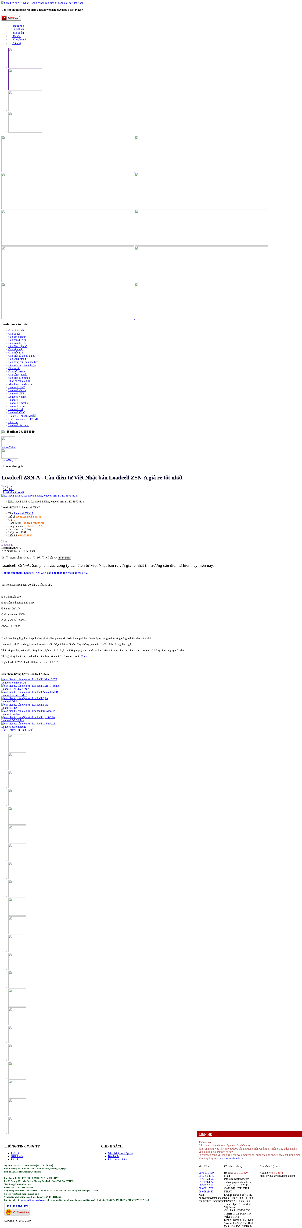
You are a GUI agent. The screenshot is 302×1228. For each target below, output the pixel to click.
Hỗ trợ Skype (8, 460)
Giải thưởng (17, 1156)
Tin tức (16, 36)
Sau (24, 729)
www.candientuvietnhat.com (33, 1200)
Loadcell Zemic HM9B (14, 695)
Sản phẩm (18, 32)
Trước (11, 729)
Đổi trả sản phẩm (117, 1159)
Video (4, 541)
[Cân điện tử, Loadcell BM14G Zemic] (30, 685)
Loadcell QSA (9, 701)
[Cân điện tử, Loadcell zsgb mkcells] (29, 723)
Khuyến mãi (19, 39)
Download (7, 544)
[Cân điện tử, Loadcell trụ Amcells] (28, 710)
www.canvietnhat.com (231, 1158)
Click (84, 656)
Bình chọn (64, 557)
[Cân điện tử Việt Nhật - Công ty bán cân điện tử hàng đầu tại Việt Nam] (42, 2)
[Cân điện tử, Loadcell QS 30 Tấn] (28, 717)
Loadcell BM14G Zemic (15, 688)
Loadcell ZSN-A (24, 513)
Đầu (3, 729)
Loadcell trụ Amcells (12, 714)
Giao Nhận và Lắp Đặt (120, 1153)
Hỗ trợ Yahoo (8, 447)
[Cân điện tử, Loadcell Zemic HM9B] (29, 692)
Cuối (30, 729)
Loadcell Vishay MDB (14, 682)
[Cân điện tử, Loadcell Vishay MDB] (29, 679)
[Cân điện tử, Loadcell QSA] (24, 698)
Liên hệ (16, 43)
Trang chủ (18, 25)
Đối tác (15, 1159)
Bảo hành (113, 1156)
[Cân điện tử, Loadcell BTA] (24, 704)
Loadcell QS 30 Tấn (12, 720)
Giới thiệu (18, 28)
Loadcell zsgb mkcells (13, 726)
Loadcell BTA (9, 707)
